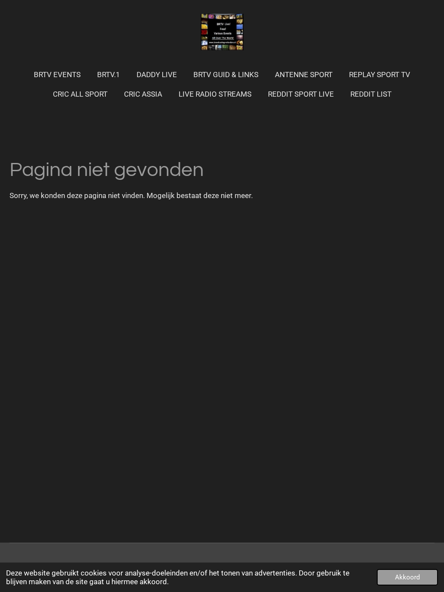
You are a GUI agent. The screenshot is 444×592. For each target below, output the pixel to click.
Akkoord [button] (407, 577)
